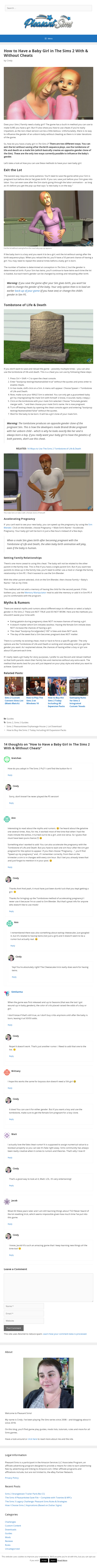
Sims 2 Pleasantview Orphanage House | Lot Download (34, 726)
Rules (7, 1545)
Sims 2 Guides (21, 722)
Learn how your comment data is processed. (65, 1333)
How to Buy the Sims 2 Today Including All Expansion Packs (36, 730)
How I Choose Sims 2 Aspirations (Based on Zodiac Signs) (33, 1505)
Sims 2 (10, 722)
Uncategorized (12, 1548)
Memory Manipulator (35, 592)
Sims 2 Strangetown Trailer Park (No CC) (25, 1493)
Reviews (9, 1541)
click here (32, 1439)
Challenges (10, 1521)
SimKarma (17, 991)
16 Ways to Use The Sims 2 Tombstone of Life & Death (54, 448)
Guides (10, 718)
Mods (8, 1537)
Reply (10, 775)
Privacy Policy (12, 1477)
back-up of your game (27, 290)
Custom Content (13, 1525)
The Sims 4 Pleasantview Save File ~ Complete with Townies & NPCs (38, 1497)
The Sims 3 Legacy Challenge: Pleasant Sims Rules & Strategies (36, 1501)
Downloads (10, 1529)
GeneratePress (63, 1560)
